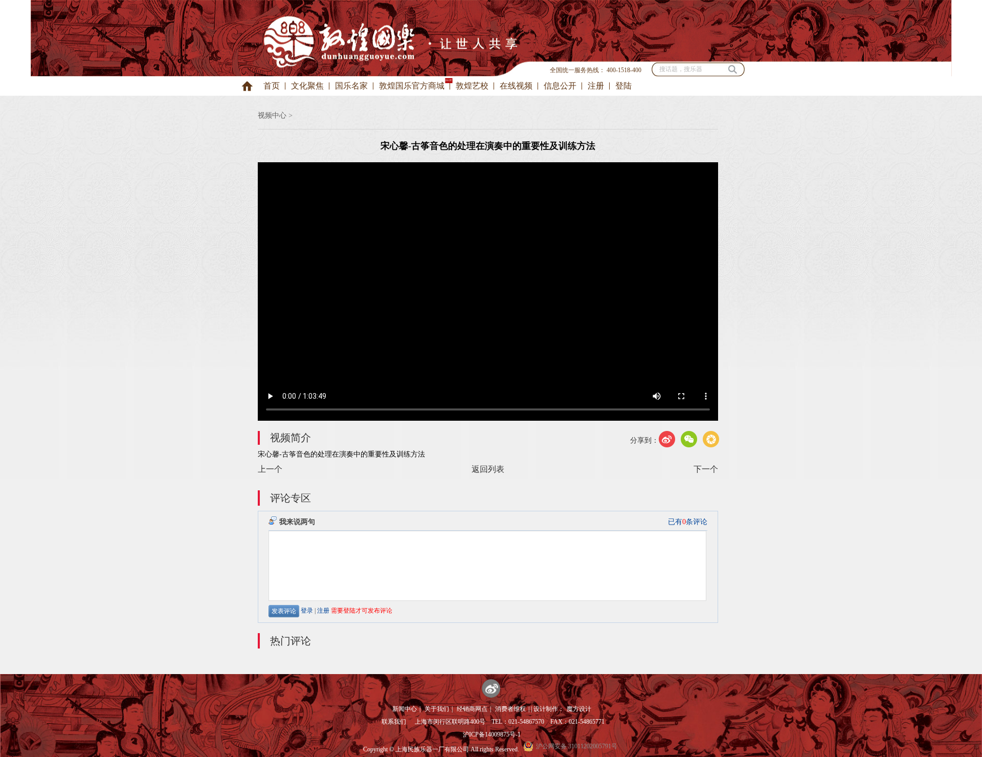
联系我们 (394, 721)
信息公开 (560, 85)
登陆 (623, 85)
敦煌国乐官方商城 (411, 85)
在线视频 (516, 85)
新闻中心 (404, 708)
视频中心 (272, 115)
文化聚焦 (307, 85)
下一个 (706, 469)
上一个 (270, 469)
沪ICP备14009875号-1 (492, 734)
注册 (596, 85)
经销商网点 (472, 708)
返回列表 (488, 469)
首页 (271, 85)
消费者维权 (510, 708)
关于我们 (437, 708)
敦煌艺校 (472, 85)
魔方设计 (579, 708)
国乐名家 (351, 85)
